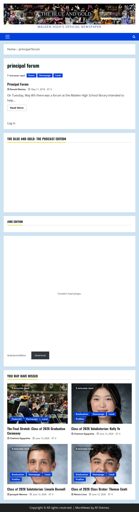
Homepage (45, 75)
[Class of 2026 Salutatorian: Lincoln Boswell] (37, 464)
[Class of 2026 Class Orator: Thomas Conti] (101, 464)
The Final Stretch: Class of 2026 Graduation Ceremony (36, 430)
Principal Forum (18, 84)
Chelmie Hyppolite (20, 438)
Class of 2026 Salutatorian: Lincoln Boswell (36, 489)
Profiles (80, 418)
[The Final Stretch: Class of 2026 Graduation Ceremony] (37, 403)
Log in (11, 123)
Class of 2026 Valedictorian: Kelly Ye (95, 428)
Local (58, 75)
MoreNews (82, 508)
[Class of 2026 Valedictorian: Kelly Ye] (101, 403)
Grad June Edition (16, 355)
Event (31, 75)
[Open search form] (134, 36)
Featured (17, 418)
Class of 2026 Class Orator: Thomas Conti (99, 489)
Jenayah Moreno (18, 494)
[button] (7, 37)
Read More (18, 108)
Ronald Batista (18, 89)
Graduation (82, 414)
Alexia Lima (80, 494)
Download (40, 355)
